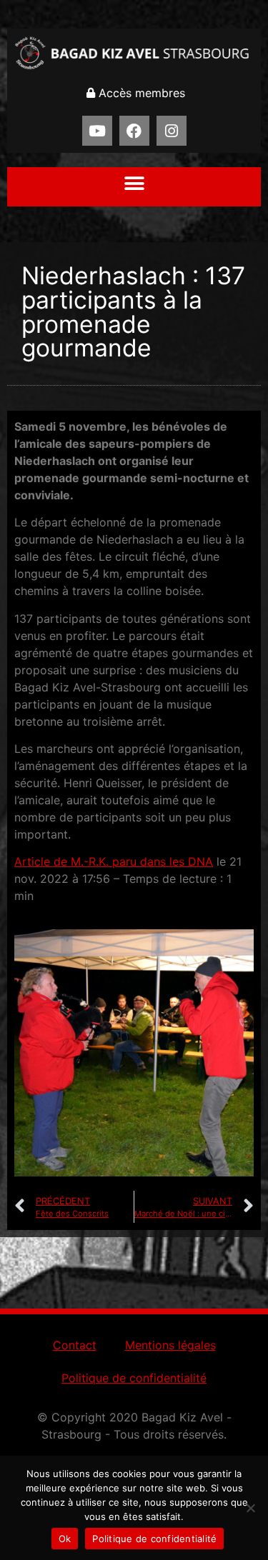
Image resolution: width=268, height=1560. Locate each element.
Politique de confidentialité (134, 1378)
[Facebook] (134, 131)
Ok (65, 1538)
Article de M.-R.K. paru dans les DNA (113, 861)
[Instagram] (172, 131)
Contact (74, 1345)
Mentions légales (170, 1345)
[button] (134, 183)
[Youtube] (97, 131)
